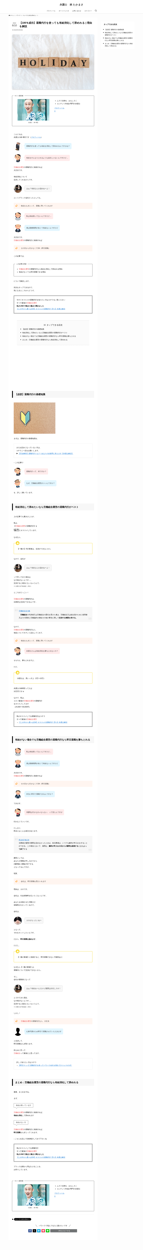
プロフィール (59, 108)
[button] (30, 1230)
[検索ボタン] (95, 10)
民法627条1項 (24, 840)
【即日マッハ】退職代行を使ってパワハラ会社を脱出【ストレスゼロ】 (45, 1065)
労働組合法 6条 (24, 611)
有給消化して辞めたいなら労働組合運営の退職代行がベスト (45, 333)
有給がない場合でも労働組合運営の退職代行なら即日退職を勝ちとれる (49, 336)
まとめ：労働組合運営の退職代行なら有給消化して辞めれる (45, 340)
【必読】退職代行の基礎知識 (33, 329)
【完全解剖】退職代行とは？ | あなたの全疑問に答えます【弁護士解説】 (45, 453)
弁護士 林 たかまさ (71, 4)
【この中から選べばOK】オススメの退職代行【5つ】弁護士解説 (41, 309)
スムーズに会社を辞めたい (22, 1219)
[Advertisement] (53, 366)
